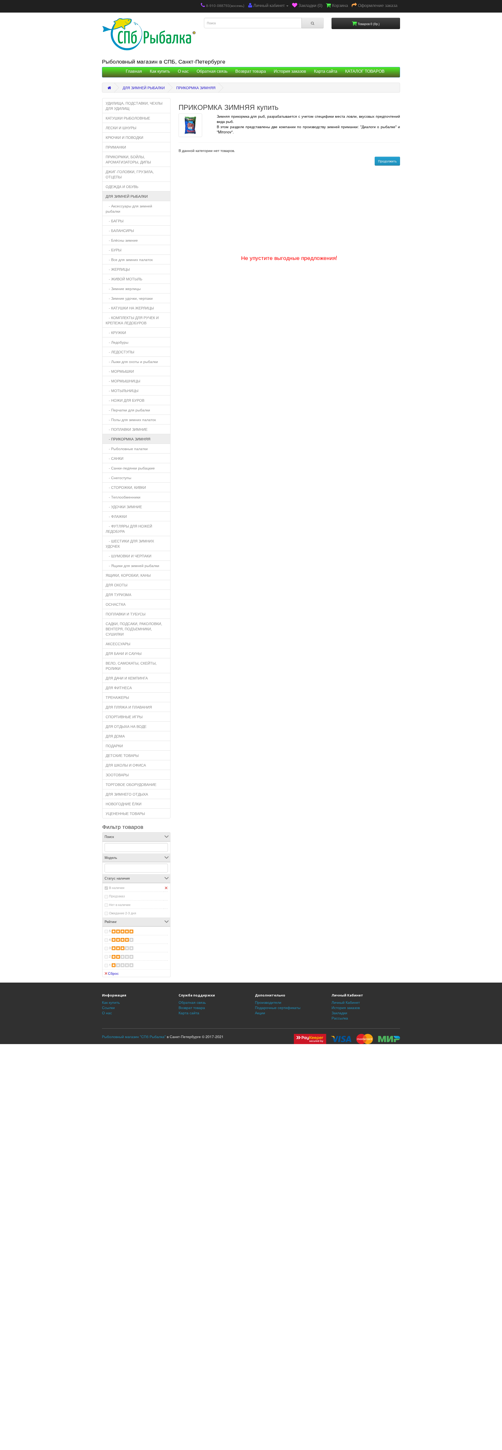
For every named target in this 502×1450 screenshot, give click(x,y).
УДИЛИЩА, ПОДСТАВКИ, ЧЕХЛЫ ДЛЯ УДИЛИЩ (134, 105)
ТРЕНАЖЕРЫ (117, 697)
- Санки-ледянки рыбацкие (130, 468)
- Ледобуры (117, 342)
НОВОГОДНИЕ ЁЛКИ (123, 803)
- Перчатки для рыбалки (128, 409)
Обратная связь (212, 71)
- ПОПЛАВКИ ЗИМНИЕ (126, 429)
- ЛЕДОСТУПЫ (120, 351)
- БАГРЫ (114, 220)
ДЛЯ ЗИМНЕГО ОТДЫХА (127, 794)
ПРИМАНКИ (116, 147)
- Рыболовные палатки (127, 448)
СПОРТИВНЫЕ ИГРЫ (124, 716)
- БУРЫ (113, 249)
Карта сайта (325, 71)
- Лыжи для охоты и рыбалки (132, 361)
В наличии (116, 887)
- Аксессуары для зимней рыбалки (129, 208)
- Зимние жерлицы (123, 288)
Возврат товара (250, 71)
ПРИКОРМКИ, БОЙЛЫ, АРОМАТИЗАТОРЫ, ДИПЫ (128, 159)
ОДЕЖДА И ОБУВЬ (122, 186)
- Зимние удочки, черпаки (129, 298)
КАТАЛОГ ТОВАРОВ (365, 71)
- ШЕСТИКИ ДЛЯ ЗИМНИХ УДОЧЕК (130, 543)
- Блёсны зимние (122, 240)
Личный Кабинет (346, 1002)
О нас (183, 71)
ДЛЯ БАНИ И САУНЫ (123, 653)
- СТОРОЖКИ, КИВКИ (126, 487)
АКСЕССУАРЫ (118, 643)
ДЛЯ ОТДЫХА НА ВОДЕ (126, 726)
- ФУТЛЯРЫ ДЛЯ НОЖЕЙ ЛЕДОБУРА (129, 528)
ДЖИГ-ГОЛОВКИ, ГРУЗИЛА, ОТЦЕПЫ (130, 174)
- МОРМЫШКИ (120, 371)
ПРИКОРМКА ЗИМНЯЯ (195, 87)
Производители (268, 1002)
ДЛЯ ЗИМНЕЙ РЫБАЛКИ (144, 87)
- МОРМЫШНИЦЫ (123, 380)
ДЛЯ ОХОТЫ (116, 584)
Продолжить (387, 161)
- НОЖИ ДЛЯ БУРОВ (125, 400)
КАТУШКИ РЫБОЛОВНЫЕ (128, 118)
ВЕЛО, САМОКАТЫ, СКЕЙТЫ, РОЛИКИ (131, 665)
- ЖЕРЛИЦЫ (118, 269)
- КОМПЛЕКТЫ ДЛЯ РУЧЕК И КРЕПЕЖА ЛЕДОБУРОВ (132, 320)
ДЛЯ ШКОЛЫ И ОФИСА (126, 765)
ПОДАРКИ (114, 745)
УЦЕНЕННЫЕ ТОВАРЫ (125, 813)
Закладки (339, 1012)
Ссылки (108, 1007)
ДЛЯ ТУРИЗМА (118, 594)
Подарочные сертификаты (277, 1007)
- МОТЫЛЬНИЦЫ (122, 390)
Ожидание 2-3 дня (122, 913)
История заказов (290, 71)
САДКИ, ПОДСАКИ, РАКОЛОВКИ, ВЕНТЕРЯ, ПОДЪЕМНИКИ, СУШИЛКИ (134, 629)
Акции (260, 1012)
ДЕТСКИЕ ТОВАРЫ (122, 755)
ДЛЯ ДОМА (115, 736)
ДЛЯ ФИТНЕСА (119, 687)
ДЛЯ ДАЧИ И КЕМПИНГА (127, 678)
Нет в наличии (119, 904)
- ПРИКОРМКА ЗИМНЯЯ (128, 438)
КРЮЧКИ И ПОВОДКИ (124, 137)
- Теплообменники (123, 497)
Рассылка (340, 1018)
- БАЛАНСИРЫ (120, 230)
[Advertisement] (251, 1019)
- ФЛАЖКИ (116, 516)
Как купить (160, 71)
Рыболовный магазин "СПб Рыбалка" (134, 1036)
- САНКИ (114, 458)
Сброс (113, 973)
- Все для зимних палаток (129, 259)
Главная (134, 71)
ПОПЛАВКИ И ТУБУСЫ (125, 613)
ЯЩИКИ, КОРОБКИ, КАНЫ (128, 575)
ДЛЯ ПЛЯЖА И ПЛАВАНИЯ (129, 707)
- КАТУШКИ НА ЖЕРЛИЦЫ (130, 307)
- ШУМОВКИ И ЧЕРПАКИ (128, 555)
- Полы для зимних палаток (131, 419)
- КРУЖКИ (116, 332)
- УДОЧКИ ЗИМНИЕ (124, 506)
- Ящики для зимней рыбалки (132, 565)
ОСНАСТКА (116, 604)
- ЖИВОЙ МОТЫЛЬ (124, 278)
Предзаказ (117, 896)
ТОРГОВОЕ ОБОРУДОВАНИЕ (131, 784)
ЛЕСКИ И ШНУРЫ (121, 127)
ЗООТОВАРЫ (117, 774)
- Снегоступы (118, 477)
